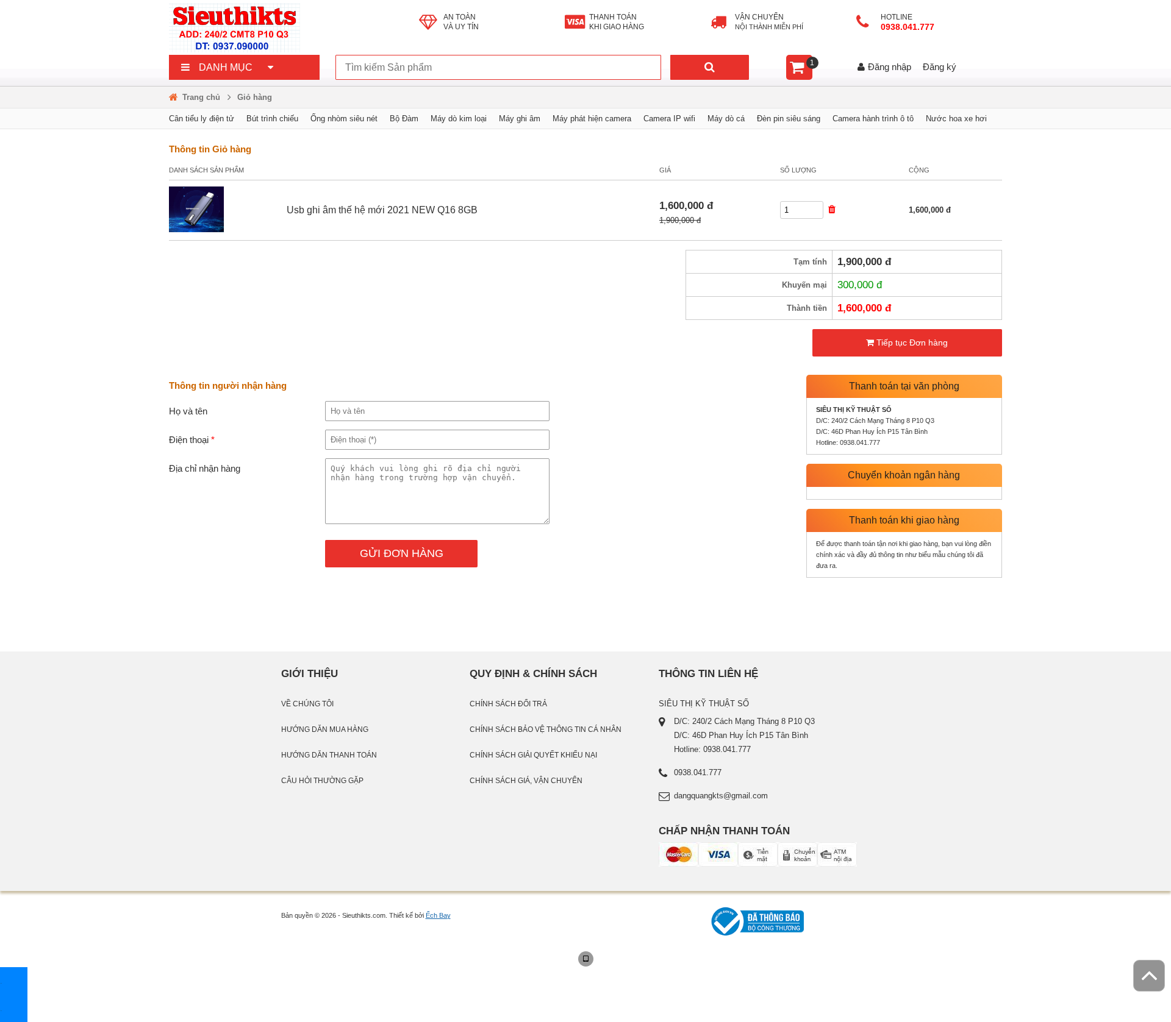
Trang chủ (201, 97)
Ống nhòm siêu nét (344, 118)
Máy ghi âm (519, 118)
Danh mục (225, 67)
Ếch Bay (438, 915)
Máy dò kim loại (459, 118)
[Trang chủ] (294, 27)
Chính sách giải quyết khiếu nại (533, 755)
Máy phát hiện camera (592, 118)
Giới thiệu (309, 673)
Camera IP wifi (669, 118)
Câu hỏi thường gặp (322, 780)
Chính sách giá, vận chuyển (526, 780)
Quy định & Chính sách (533, 673)
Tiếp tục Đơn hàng (911, 342)
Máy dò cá (726, 118)
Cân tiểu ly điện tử (201, 118)
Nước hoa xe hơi (956, 118)
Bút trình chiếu (272, 118)
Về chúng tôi (307, 704)
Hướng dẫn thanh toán (329, 755)
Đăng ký (939, 67)
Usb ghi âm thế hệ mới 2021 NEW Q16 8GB (382, 210)
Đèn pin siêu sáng (788, 118)
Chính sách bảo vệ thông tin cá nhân (545, 729)
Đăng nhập (889, 67)
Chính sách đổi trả (508, 704)
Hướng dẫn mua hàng (324, 729)
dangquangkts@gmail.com (721, 795)
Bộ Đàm (404, 118)
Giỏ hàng (254, 97)
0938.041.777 (909, 27)
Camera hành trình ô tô (873, 118)
